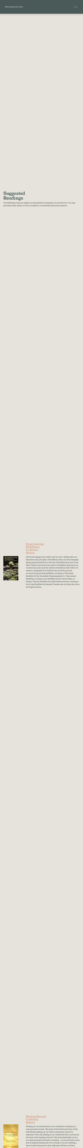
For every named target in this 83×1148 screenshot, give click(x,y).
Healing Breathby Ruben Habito (36, 1119)
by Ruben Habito (32, 551)
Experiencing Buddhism (35, 545)
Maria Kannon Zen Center (14, 7)
